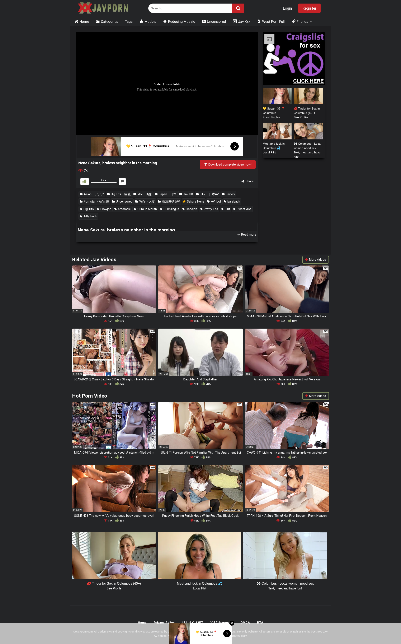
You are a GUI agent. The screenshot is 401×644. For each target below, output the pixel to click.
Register (309, 8)
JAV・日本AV (209, 194)
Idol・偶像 (144, 194)
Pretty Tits (210, 209)
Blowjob (105, 209)
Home (142, 623)
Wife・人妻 (146, 201)
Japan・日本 (167, 194)
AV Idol (215, 201)
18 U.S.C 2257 (192, 623)
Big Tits (88, 209)
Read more (248, 234)
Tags (129, 21)
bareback (233, 201)
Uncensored (123, 201)
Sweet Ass (243, 209)
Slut (227, 209)
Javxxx (230, 194)
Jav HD (188, 194)
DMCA (245, 623)
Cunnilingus (171, 209)
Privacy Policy (164, 623)
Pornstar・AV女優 (96, 201)
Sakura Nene (195, 201)
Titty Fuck (90, 216)
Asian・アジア (93, 194)
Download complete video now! (229, 164)
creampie (124, 209)
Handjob (191, 209)
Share (249, 181)
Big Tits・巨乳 (120, 194)
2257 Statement (221, 623)
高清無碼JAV (170, 201)
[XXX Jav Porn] (102, 8)
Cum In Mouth (147, 209)
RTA (260, 623)
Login (287, 8)
